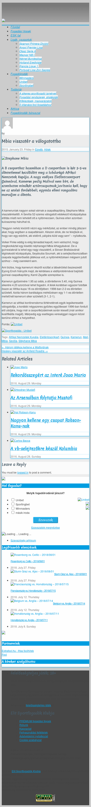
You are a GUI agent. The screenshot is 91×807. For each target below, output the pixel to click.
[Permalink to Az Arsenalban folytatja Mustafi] (23, 389)
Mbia (5, 341)
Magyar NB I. (27, 55)
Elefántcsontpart (49, 337)
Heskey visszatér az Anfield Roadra (25, 351)
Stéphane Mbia (28, 341)
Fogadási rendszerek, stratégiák (38, 97)
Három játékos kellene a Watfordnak (25, 347)
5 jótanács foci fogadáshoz (35, 104)
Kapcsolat (25, 728)
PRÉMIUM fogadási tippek (35, 721)
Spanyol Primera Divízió (33, 43)
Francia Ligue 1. (29, 66)
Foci (4, 654)
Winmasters (26, 78)
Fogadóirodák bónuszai (25, 113)
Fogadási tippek (21, 31)
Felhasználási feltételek (33, 732)
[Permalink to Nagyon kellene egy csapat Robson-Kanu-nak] (23, 412)
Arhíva (15, 108)
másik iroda (23, 512)
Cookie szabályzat (30, 740)
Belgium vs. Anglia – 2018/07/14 (69, 603)
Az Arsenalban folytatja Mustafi (41, 398)
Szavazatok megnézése (45, 527)
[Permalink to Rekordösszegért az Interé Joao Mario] (19, 367)
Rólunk (23, 725)
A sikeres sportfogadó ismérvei (37, 93)
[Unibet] (16, 324)
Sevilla (13, 341)
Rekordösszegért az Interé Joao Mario (48, 375)
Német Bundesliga (30, 58)
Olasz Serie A (27, 51)
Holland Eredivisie (30, 62)
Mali (85, 337)
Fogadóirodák (19, 74)
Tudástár (16, 89)
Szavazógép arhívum (23, 540)
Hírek (47, 149)
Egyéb (39, 149)
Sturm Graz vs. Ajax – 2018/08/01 (70, 574)
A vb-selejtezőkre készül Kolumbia (44, 448)
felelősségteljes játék (38, 705)
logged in (22, 472)
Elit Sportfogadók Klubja (45, 7)
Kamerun (76, 337)
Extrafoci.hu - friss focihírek (18, 651)
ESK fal (16, 35)
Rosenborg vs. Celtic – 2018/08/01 (28, 561)
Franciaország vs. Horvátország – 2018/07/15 (33, 590)
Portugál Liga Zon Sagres (34, 70)
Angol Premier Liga (31, 47)
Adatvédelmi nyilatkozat (33, 736)
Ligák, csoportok (21, 39)
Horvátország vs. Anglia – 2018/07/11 (29, 620)
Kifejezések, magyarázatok (35, 101)
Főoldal (15, 27)
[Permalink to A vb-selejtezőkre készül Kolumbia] (20, 440)
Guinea (65, 337)
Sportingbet (26, 85)
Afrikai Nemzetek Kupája (23, 337)
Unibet (23, 81)
